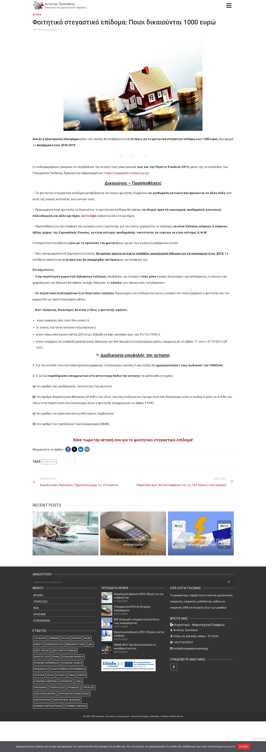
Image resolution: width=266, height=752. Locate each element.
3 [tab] (126, 553)
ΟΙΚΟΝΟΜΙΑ (40, 687)
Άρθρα (37, 14)
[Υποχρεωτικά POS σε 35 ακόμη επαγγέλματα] (106, 610)
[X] (74, 449)
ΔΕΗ (90, 644)
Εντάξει (243, 746)
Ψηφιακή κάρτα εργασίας (48, 706)
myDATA (76, 638)
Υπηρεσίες (40, 601)
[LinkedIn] (80, 449)
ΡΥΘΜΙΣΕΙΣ (73, 687)
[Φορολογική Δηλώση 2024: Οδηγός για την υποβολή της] (106, 597)
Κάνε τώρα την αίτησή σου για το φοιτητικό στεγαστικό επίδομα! (133, 440)
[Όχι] (261, 746)
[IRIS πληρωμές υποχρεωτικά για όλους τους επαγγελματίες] (106, 623)
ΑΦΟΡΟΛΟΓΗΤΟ (54, 644)
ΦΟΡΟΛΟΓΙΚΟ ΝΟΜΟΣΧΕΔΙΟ (74, 693)
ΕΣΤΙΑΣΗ (61, 675)
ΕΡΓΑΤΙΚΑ (39, 675)
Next (230, 533)
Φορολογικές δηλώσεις (66, 699)
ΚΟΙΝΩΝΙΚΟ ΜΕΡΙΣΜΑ (45, 681)
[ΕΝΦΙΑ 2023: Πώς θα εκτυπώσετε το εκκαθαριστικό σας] (106, 648)
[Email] (87, 449)
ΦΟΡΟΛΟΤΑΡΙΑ (42, 699)
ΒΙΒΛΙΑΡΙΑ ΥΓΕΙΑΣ (75, 644)
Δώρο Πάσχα (41, 650)
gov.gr (65, 638)
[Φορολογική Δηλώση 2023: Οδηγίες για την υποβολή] (106, 635)
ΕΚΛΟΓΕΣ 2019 (42, 656)
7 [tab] (144, 553)
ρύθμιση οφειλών (76, 706)
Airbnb (54, 638)
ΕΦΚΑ (72, 675)
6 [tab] (139, 553)
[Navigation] (228, 5)
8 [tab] (148, 553)
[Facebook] (68, 449)
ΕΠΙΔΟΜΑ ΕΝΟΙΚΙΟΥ (73, 656)
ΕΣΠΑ (50, 675)
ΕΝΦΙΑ (56, 656)
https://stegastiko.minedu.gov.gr (126, 173)
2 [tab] (122, 553)
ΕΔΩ (93, 216)
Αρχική (38, 595)
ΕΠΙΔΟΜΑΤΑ (49, 461)
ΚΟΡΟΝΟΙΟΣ (66, 681)
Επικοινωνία (41, 620)
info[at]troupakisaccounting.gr (191, 648)
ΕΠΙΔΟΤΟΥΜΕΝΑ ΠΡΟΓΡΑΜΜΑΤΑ (67, 669)
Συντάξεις (88, 687)
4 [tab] (131, 553)
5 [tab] (135, 553)
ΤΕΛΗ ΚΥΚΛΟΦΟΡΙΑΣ (45, 693)
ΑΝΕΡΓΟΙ (38, 644)
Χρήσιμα (39, 614)
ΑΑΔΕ (87, 638)
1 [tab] (118, 553)
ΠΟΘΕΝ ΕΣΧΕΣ (57, 687)
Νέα (36, 608)
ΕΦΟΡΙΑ (82, 675)
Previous (35, 533)
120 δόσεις (40, 638)
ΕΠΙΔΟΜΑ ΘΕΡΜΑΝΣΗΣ (46, 662)
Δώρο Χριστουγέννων (64, 650)
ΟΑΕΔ (79, 681)
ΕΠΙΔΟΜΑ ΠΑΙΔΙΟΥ (72, 662)
